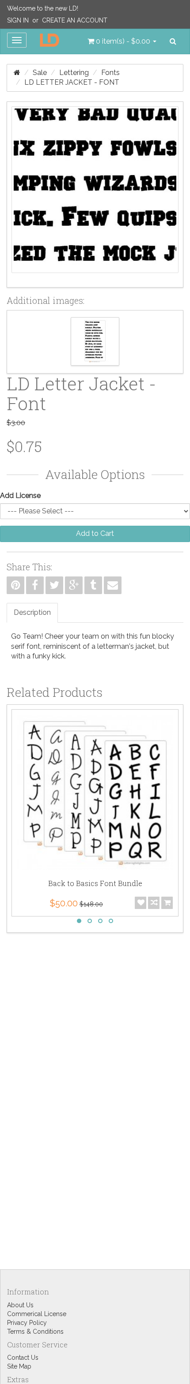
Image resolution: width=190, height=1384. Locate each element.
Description (32, 612)
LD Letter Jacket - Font (71, 82)
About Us (20, 1305)
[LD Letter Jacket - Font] (95, 194)
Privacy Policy (27, 1322)
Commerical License (36, 1313)
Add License (20, 495)
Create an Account (74, 20)
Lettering (74, 72)
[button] (122, 41)
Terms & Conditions (35, 1331)
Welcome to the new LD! (42, 8)
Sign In (18, 20)
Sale (40, 72)
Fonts (110, 72)
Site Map (19, 1366)
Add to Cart (95, 533)
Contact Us (22, 1357)
